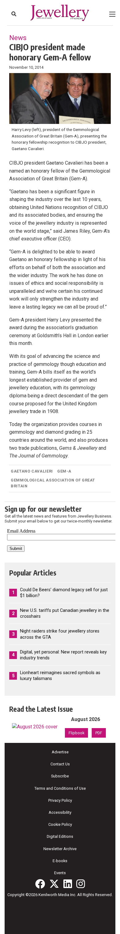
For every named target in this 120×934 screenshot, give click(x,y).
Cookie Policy (60, 824)
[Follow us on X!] (54, 884)
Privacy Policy (60, 800)
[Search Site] (14, 14)
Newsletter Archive (60, 848)
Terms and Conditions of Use (60, 788)
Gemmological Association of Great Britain (53, 483)
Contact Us (60, 764)
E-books (60, 860)
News (17, 38)
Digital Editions (60, 836)
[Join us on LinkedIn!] (67, 884)
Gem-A (64, 471)
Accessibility (60, 812)
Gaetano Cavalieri (32, 471)
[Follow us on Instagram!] (80, 884)
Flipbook (76, 733)
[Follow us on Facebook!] (40, 884)
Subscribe (60, 776)
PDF (98, 733)
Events (60, 873)
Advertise (60, 752)
